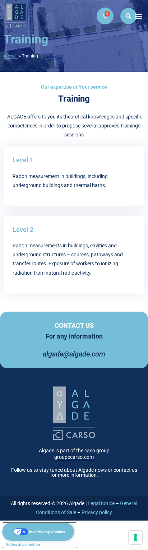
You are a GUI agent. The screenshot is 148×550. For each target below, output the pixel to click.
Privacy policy (97, 512)
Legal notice (101, 503)
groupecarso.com (74, 457)
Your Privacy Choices (46, 532)
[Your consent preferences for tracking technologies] (135, 537)
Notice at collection (23, 544)
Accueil (11, 56)
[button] (138, 16)
